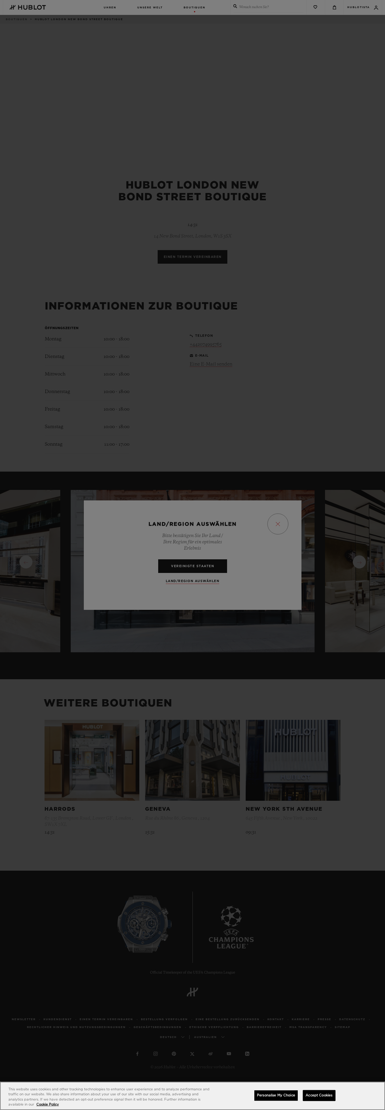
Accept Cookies (319, 1095)
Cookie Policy (47, 1104)
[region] (192, 1096)
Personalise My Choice (276, 1095)
